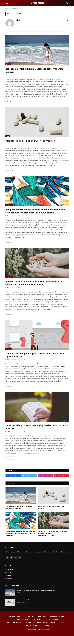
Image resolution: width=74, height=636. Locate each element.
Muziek (55, 619)
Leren (39, 619)
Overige (29, 622)
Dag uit (27, 617)
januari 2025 (9, 569)
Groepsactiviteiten (21, 619)
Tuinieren (60, 622)
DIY (33, 617)
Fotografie (53, 617)
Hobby (33, 619)
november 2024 (10, 572)
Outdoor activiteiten (15, 622)
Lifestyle (9, 349)
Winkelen (46, 625)
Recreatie (9, 421)
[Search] (67, 3)
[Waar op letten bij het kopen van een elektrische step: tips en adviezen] (37, 335)
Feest (8, 136)
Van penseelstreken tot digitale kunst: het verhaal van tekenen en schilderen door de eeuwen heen (35, 211)
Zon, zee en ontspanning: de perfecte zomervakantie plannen (34, 70)
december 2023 (10, 578)
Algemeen (9, 205)
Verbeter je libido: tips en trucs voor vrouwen (30, 140)
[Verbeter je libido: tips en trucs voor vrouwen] (37, 122)
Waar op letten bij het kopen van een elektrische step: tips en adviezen (34, 355)
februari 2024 (9, 575)
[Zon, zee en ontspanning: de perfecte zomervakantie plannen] (37, 50)
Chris (18, 20)
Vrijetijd (28, 625)
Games (61, 617)
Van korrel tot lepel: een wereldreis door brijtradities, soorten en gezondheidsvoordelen (34, 283)
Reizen (8, 64)
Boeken (19, 617)
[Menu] (7, 3)
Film (44, 617)
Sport (52, 622)
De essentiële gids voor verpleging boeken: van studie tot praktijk (36, 427)
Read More (10, 101)
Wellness (36, 625)
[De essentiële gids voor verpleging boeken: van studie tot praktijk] (37, 407)
